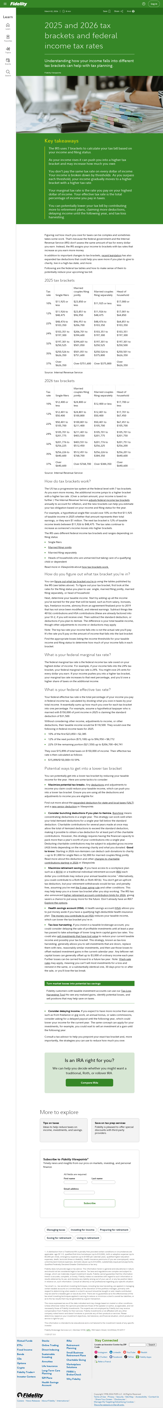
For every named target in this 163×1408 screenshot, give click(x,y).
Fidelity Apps (145, 1357)
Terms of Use (100, 1396)
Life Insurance (50, 1366)
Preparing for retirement (114, 1229)
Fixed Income (24, 1349)
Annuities (47, 1361)
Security (120, 1396)
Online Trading (50, 1345)
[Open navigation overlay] (5, 4)
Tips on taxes (51, 1122)
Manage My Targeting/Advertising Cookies (114, 1402)
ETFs (19, 1345)
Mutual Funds (24, 1340)
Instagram (102, 1352)
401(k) (59, 871)
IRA (119, 871)
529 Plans (47, 1377)
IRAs (69, 1340)
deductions (97, 784)
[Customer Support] (144, 4)
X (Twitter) (102, 1357)
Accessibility (141, 1396)
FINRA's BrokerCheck (74, 1373)
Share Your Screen (104, 1399)
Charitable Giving (76, 1359)
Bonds (20, 1354)
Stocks (45, 1340)
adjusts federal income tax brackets (109, 500)
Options (21, 1363)
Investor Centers (26, 1376)
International (63, 1400)
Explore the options (56, 902)
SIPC (88, 1330)
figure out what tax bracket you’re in (75, 581)
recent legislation (111, 255)
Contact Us (154, 1396)
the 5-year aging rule (88, 887)
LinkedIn (117, 1352)
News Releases (33, 1400)
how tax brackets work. (95, 567)
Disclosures (119, 1399)
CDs (19, 1358)
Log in (154, 3)
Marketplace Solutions (74, 1366)
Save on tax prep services (110, 1122)
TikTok (131, 1357)
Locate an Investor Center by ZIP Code (110, 1345)
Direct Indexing (50, 1349)
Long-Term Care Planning (51, 1372)
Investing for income (82, 1229)
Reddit (144, 1352)
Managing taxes (56, 1229)
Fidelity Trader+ (26, 1372)
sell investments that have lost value (77, 936)
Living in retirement (88, 1237)
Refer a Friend (104, 1361)
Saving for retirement (59, 1237)
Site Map (129, 1396)
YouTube (131, 1352)
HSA (117, 908)
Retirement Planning (73, 1347)
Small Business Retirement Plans (76, 1354)
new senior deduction (64, 806)
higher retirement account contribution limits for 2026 (95, 895)
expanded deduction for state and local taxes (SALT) (103, 802)
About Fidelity (48, 1400)
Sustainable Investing (48, 1355)
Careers (20, 1400)
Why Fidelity (74, 1378)
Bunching (118, 813)
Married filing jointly (60, 547)
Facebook (117, 1357)
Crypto (21, 1367)
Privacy (111, 1396)
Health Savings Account (50, 1384)
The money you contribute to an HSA (72, 915)
